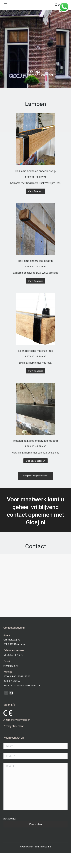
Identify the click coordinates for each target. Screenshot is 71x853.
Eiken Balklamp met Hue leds (35, 350)
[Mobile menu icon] (5, 5)
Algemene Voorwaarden (16, 719)
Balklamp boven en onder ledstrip (35, 171)
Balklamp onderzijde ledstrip (35, 261)
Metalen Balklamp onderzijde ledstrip (35, 440)
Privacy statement (13, 726)
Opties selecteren (35, 460)
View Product (35, 191)
